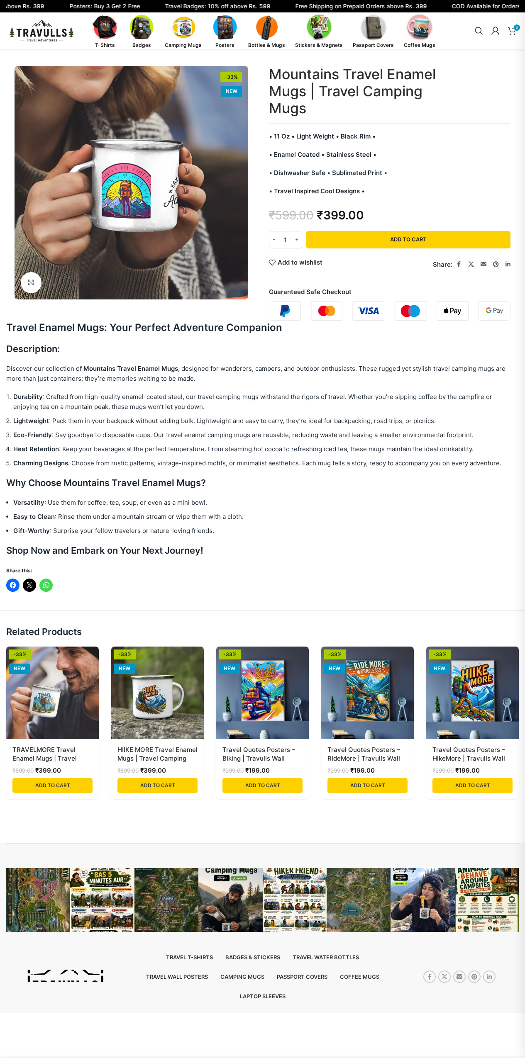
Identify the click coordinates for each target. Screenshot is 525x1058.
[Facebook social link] (459, 264)
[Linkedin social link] (508, 264)
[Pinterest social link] (496, 264)
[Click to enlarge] (31, 282)
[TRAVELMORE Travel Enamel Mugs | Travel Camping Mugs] (52, 693)
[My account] (495, 30)
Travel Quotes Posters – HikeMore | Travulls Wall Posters (468, 758)
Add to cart (408, 239)
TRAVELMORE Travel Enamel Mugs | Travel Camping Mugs (44, 758)
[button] (52, 785)
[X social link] (471, 264)
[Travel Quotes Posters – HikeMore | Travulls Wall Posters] (472, 693)
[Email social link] (483, 264)
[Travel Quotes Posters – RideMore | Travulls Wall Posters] (367, 693)
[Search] (479, 30)
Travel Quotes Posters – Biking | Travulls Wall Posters (258, 758)
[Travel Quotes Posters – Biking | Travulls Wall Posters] (262, 693)
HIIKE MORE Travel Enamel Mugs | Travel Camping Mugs (157, 758)
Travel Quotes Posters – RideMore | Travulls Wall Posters (363, 758)
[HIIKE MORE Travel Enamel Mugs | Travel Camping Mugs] (157, 693)
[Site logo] (41, 30)
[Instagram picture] (38, 900)
